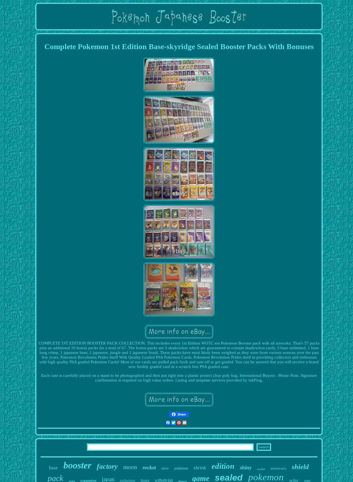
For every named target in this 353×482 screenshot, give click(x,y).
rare (165, 468)
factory (107, 466)
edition (223, 466)
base (53, 467)
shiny (246, 467)
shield (300, 466)
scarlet (261, 469)
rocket (149, 467)
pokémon (181, 468)
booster (77, 465)
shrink (200, 467)
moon (130, 467)
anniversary (278, 468)
